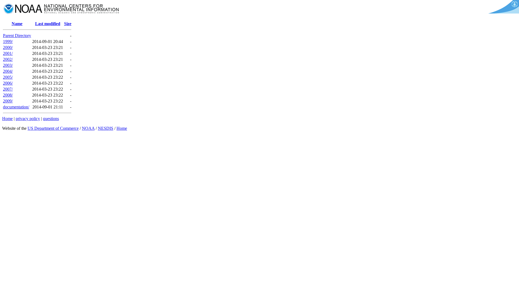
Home (7, 118)
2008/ (8, 95)
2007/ (8, 89)
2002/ (8, 59)
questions (51, 118)
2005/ (8, 77)
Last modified (47, 23)
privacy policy (28, 118)
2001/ (8, 53)
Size (67, 23)
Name (17, 23)
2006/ (8, 83)
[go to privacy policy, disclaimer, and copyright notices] (502, 12)
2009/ (8, 101)
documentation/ (16, 107)
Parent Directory (17, 35)
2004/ (8, 71)
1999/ (8, 41)
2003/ (8, 65)
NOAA (88, 128)
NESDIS (105, 128)
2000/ (8, 47)
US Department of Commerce (53, 128)
